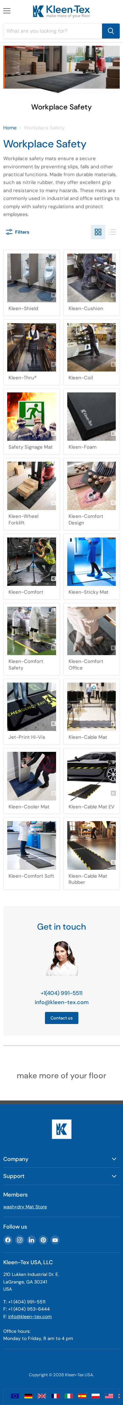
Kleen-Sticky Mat (89, 592)
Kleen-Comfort (26, 592)
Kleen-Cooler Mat (29, 806)
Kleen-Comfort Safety (26, 664)
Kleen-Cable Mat (88, 737)
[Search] (111, 31)
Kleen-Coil (81, 377)
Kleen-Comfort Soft (31, 876)
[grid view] (98, 232)
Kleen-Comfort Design (86, 519)
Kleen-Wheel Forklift (23, 519)
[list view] (112, 232)
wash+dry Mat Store (25, 1207)
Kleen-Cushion (86, 308)
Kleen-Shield (23, 308)
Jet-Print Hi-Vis (27, 737)
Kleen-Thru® (23, 377)
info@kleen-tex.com (62, 1002)
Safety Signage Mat (31, 447)
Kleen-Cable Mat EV (91, 806)
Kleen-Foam (82, 447)
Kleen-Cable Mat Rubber (88, 879)
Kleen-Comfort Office (86, 664)
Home (10, 128)
